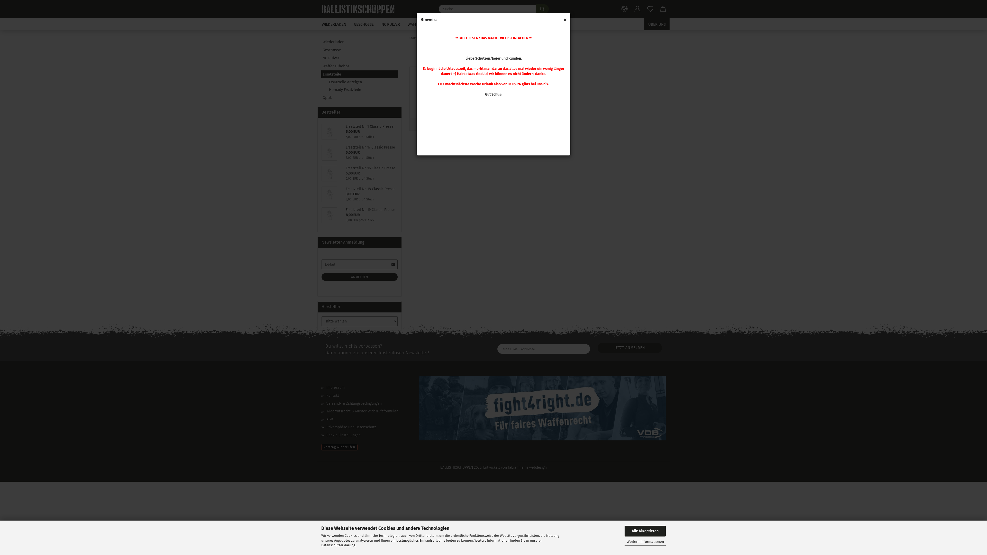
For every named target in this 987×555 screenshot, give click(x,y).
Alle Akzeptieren (645, 531)
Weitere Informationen (645, 542)
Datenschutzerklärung (338, 545)
